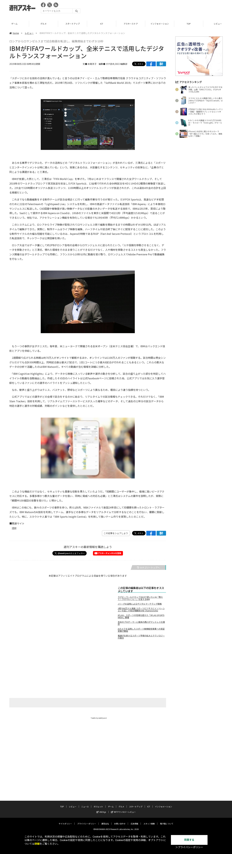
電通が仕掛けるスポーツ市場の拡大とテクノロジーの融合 (141, 637)
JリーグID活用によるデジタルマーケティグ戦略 (140, 604)
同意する (189, 839)
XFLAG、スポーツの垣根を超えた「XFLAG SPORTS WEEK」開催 (141, 616)
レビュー (29, 33)
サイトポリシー (65, 823)
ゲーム (14, 23)
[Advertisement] (165, 9)
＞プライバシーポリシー (189, 847)
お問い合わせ (119, 823)
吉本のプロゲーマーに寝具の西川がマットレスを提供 (141, 623)
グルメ (43, 23)
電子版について (166, 823)
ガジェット (98, 806)
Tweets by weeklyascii (99, 718)
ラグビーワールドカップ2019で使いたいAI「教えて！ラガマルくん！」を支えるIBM (140, 598)
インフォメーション (159, 23)
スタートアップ (72, 23)
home (16, 33)
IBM (14, 528)
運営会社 (105, 823)
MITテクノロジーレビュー (125, 812)
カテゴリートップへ (150, 567)
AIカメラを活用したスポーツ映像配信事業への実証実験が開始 (141, 630)
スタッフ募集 (149, 823)
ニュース (85, 806)
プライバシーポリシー (86, 823)
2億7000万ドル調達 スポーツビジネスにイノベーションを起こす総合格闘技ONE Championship (141, 609)
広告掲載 (134, 823)
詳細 (37, 843)
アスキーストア (131, 23)
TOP (189, 23)
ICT (101, 23)
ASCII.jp (102, 812)
